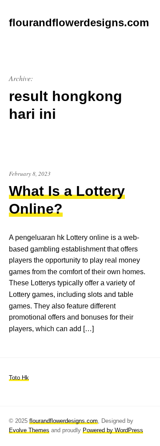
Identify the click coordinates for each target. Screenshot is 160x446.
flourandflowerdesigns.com (63, 421)
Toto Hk (19, 377)
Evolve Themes (29, 430)
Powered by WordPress (113, 430)
